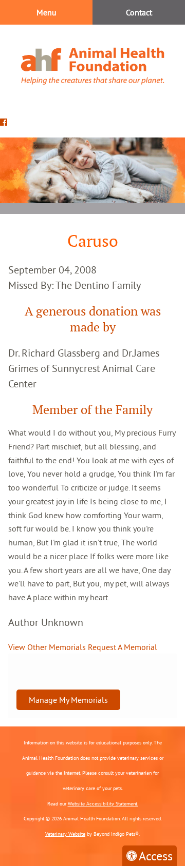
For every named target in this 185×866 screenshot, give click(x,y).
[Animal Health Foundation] (92, 66)
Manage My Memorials (68, 700)
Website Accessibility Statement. (103, 803)
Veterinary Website (65, 834)
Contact (139, 12)
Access (156, 855)
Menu (46, 12)
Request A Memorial (122, 647)
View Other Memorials (47, 647)
